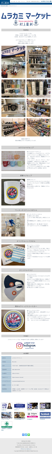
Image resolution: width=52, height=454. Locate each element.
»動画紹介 (42, 409)
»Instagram (29, 419)
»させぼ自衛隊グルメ (19, 419)
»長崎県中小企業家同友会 (6, 429)
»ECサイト (16, 409)
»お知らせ (3, 409)
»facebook (42, 419)
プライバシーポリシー (26, 449)
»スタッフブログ (5, 419)
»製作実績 (29, 409)
